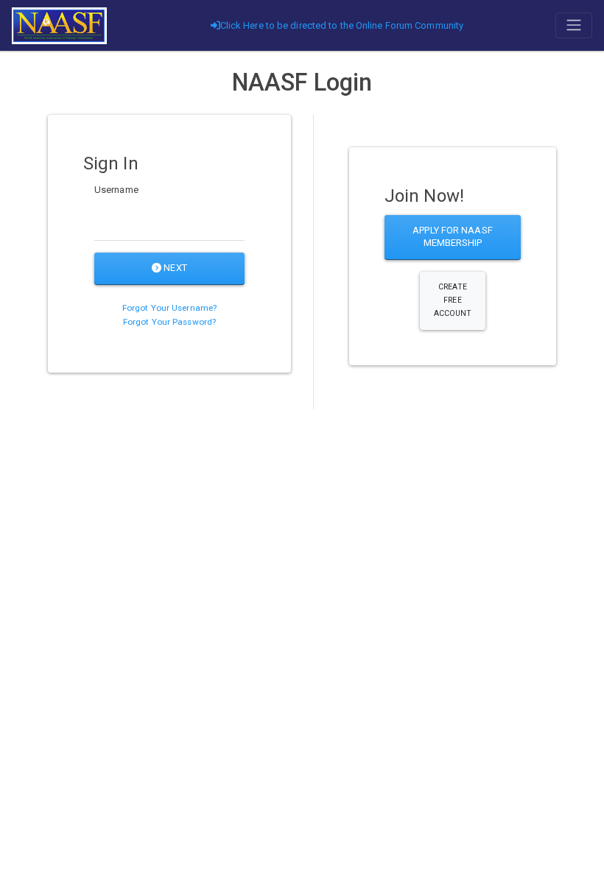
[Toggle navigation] (573, 25)
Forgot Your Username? (169, 308)
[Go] (59, 25)
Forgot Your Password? (169, 322)
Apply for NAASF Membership (452, 236)
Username (116, 189)
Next (174, 267)
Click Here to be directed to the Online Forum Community (342, 25)
